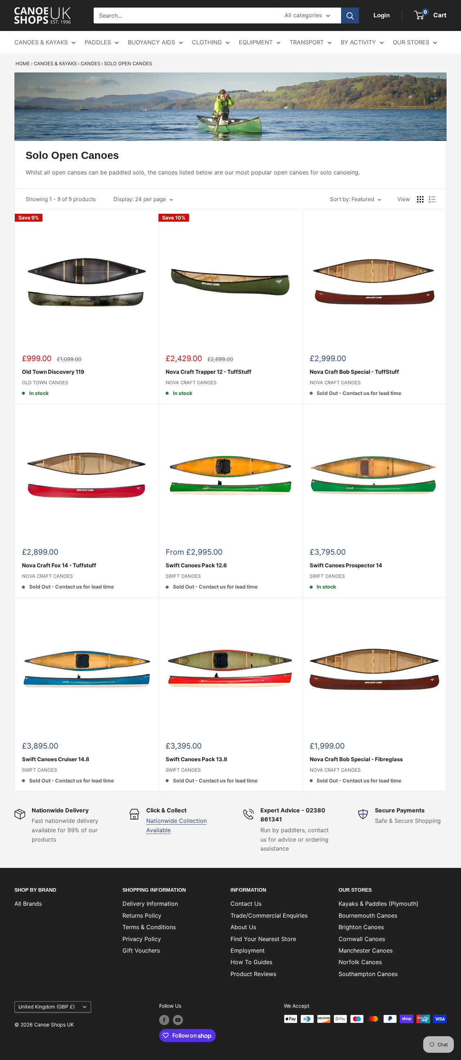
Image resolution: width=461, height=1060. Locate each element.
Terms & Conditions (149, 927)
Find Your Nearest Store (263, 939)
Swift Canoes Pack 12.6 (196, 565)
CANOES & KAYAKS (41, 42)
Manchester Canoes (366, 950)
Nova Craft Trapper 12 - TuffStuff (208, 371)
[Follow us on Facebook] (164, 1020)
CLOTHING (207, 42)
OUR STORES (411, 42)
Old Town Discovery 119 (53, 371)
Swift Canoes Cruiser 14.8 (55, 759)
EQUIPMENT (256, 42)
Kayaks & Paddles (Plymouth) (379, 903)
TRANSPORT (307, 42)
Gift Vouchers (141, 950)
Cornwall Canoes (362, 939)
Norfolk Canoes (360, 962)
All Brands (28, 903)
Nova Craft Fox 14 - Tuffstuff (59, 565)
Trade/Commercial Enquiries (269, 915)
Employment (247, 950)
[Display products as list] (432, 199)
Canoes (90, 63)
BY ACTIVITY (358, 42)
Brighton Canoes (361, 927)
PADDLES (98, 42)
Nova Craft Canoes (191, 382)
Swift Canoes (183, 576)
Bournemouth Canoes (368, 915)
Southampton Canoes (368, 973)
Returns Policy (141, 915)
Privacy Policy (141, 939)
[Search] (350, 15)
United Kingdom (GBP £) (46, 1007)
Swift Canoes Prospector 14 (346, 565)
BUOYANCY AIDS (151, 42)
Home (22, 63)
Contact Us (245, 903)
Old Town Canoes (45, 382)
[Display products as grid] (420, 199)
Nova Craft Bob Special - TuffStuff (354, 371)
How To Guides (251, 962)
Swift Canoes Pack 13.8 (196, 759)
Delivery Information (150, 903)
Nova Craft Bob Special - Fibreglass (356, 759)
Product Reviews (253, 973)
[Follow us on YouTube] (178, 1020)
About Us (243, 927)
